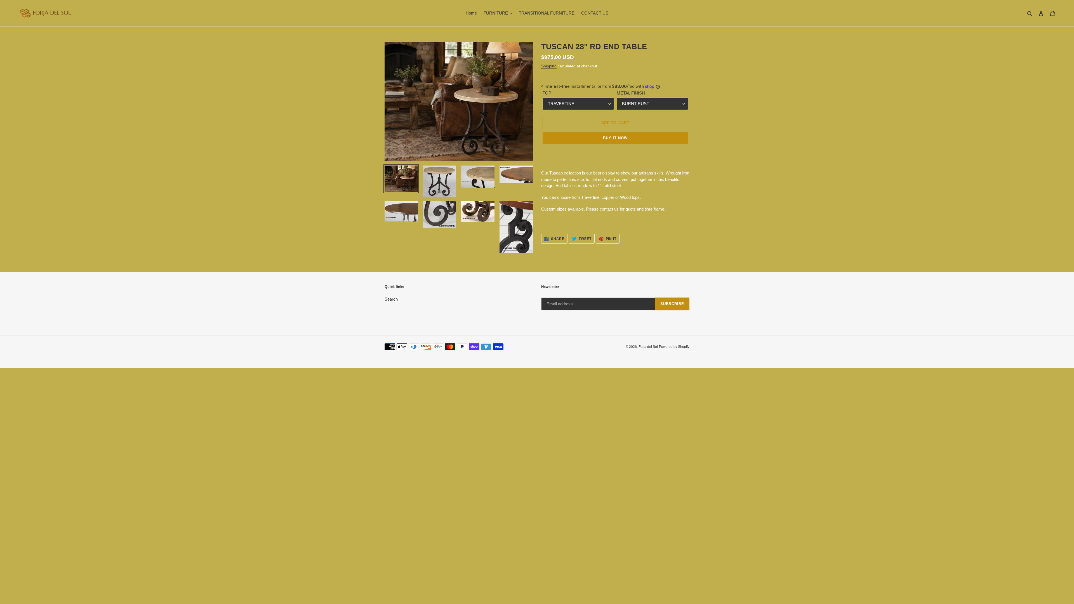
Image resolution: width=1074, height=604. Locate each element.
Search (391, 299)
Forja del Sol (648, 347)
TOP (547, 93)
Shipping (549, 66)
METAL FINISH (631, 93)
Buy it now (615, 138)
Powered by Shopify (674, 347)
